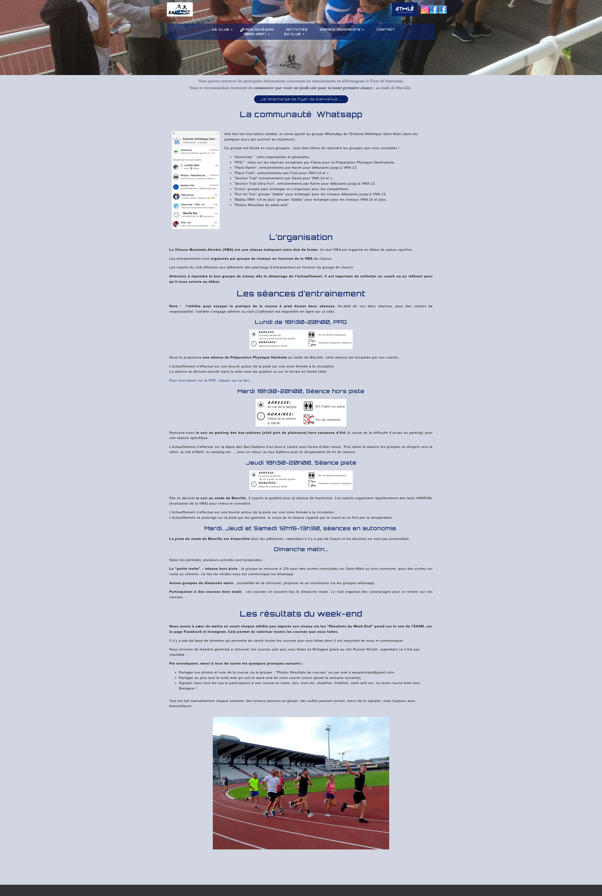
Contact (386, 29)
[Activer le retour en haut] (593, 886)
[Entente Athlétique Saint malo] (179, 13)
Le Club (221, 29)
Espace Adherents (341, 29)
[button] (231, 29)
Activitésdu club (296, 32)
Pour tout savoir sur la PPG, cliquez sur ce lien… (211, 380)
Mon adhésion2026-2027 (259, 32)
